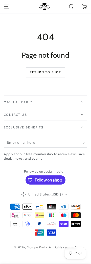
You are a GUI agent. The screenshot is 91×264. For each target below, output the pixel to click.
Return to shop (45, 72)
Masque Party (37, 247)
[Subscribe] (84, 142)
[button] (71, 6)
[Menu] (6, 6)
